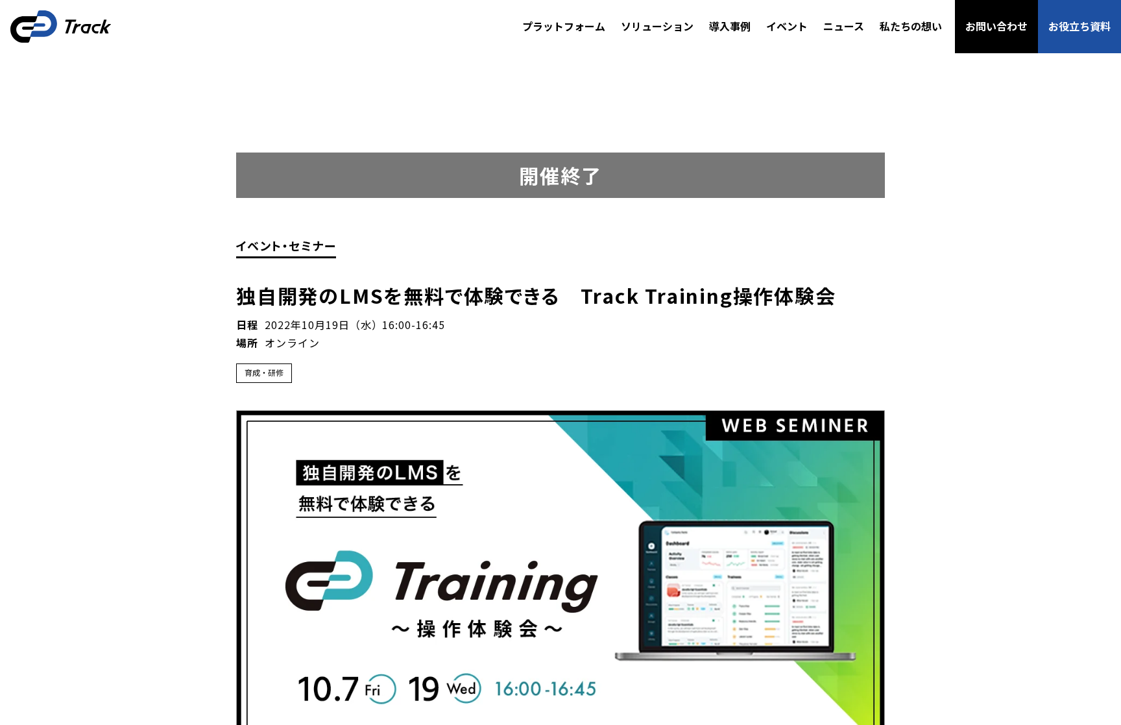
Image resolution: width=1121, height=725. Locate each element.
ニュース (843, 26)
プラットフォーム (563, 26)
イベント (787, 26)
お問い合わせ (996, 26)
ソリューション (657, 26)
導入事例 (730, 26)
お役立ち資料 (1079, 26)
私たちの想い (911, 26)
